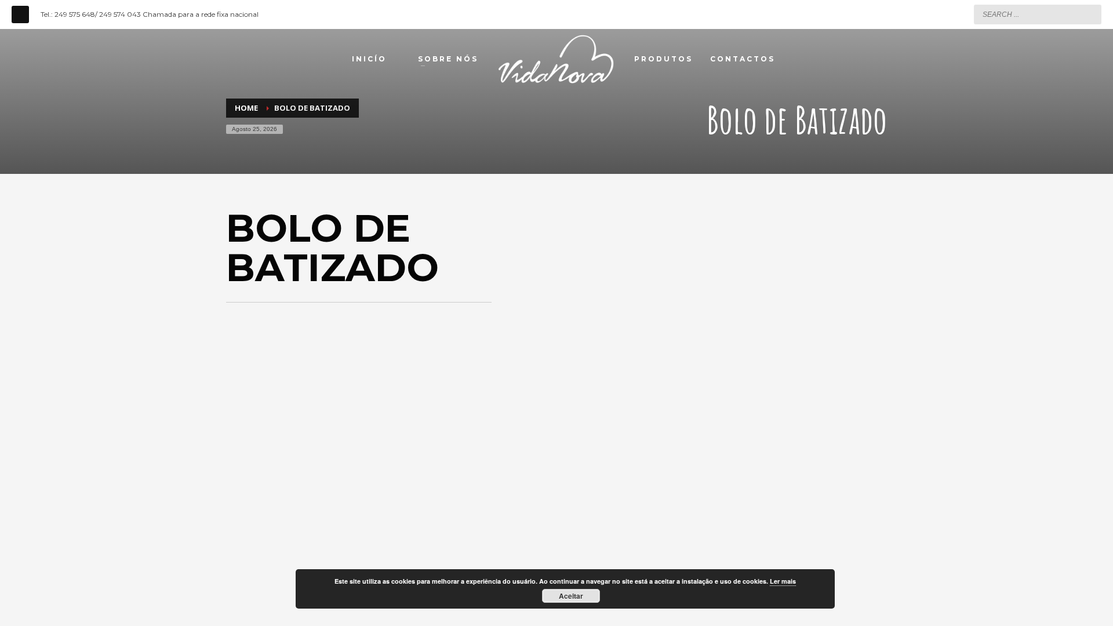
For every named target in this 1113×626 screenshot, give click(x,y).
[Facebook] (20, 14)
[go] (1090, 14)
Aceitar (571, 596)
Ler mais (783, 581)
